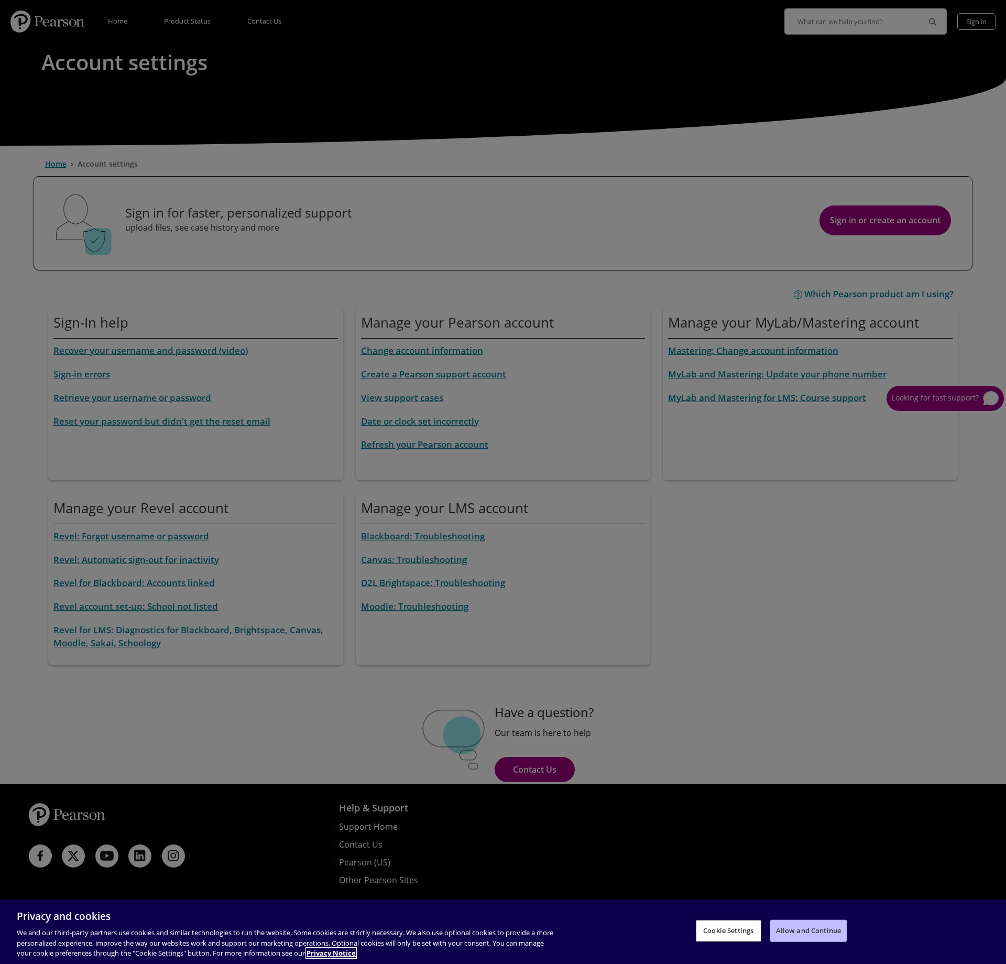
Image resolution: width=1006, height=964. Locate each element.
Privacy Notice (331, 953)
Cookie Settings (728, 930)
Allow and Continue (808, 930)
